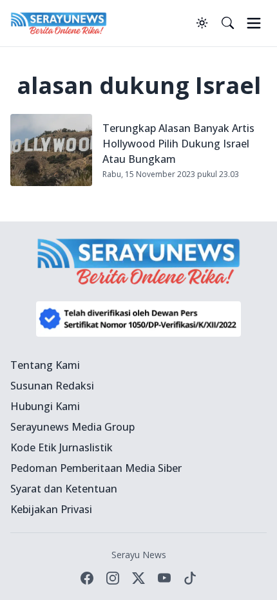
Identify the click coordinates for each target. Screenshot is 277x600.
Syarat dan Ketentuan (63, 489)
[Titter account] (138, 578)
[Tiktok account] (190, 578)
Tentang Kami (45, 365)
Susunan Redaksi (52, 386)
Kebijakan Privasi (51, 509)
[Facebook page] (87, 578)
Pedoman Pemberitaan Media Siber (96, 468)
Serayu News (138, 554)
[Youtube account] (164, 578)
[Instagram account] (112, 578)
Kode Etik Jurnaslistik (61, 447)
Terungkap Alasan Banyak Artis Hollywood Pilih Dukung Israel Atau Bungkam (178, 143)
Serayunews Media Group (72, 427)
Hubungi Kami (45, 406)
